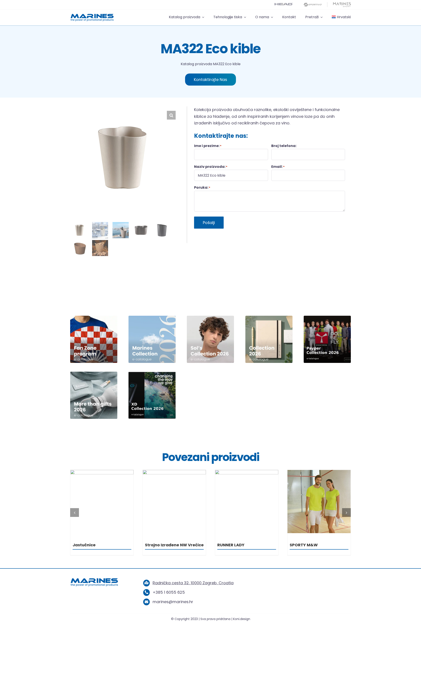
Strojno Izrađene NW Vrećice (174, 545)
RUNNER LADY (230, 545)
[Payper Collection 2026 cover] (327, 317)
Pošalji (209, 222)
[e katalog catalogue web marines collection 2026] (152, 317)
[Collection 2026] (269, 317)
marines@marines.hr (173, 601)
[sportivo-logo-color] (313, 4)
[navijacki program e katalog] (93, 317)
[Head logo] (284, 4)
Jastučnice (84, 545)
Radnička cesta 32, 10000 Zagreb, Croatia (193, 583)
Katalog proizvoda (196, 63)
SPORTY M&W (304, 545)
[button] (171, 115)
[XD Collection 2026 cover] (152, 373)
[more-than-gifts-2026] (93, 373)
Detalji (102, 502)
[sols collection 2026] (210, 317)
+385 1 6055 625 (169, 592)
